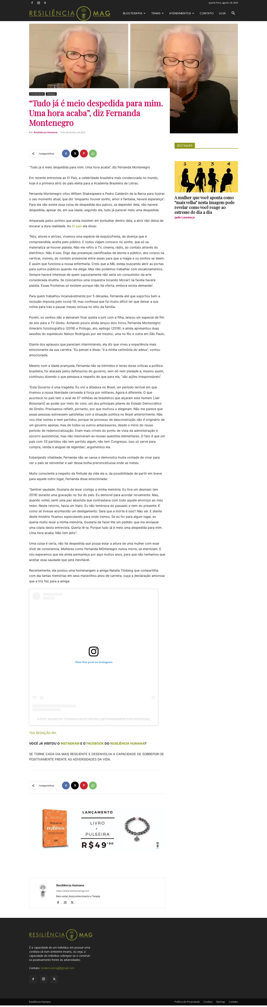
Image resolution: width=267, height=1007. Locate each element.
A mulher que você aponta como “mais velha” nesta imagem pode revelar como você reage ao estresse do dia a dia (205, 205)
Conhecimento (37, 93)
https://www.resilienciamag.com (72, 890)
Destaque (51, 93)
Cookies (207, 1001)
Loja (222, 13)
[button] (233, 13)
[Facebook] (32, 2)
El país (77, 226)
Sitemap (220, 1001)
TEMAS (155, 13)
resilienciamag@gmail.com (57, 968)
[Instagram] (38, 2)
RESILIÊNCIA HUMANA (127, 743)
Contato (207, 13)
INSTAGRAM (70, 743)
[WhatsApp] (93, 153)
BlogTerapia (132, 13)
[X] (45, 2)
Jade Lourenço (185, 217)
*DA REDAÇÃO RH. (43, 733)
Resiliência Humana (45, 132)
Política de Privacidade (187, 1001)
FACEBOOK (95, 743)
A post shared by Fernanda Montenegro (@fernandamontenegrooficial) (93, 719)
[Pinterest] (84, 153)
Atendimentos (180, 13)
